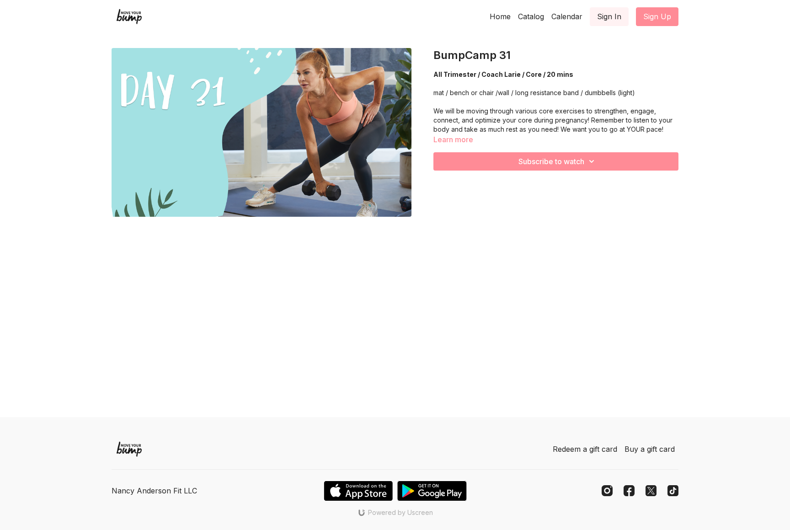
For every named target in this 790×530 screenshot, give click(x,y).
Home (500, 16)
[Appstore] (358, 491)
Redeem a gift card (585, 449)
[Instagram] (607, 490)
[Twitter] (651, 490)
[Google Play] (432, 491)
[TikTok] (672, 490)
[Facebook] (629, 490)
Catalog (531, 16)
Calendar (566, 16)
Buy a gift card (650, 449)
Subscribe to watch (551, 161)
